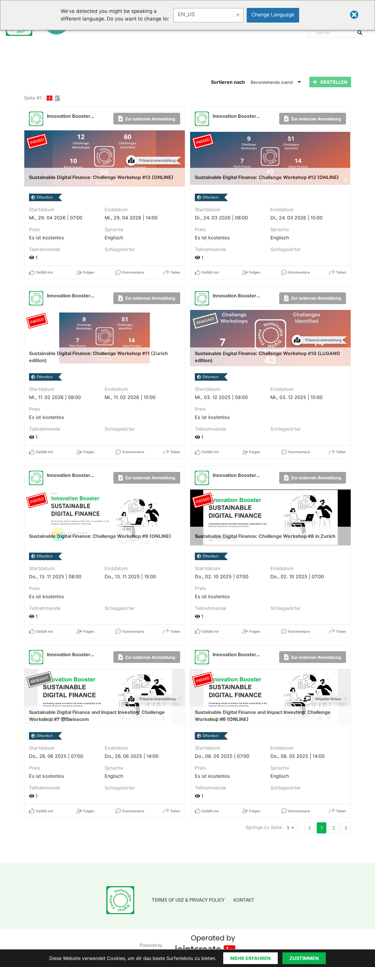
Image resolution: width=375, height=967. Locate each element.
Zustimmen (304, 958)
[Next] (346, 827)
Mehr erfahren (250, 958)
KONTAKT (243, 900)
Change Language (272, 15)
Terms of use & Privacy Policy (188, 900)
